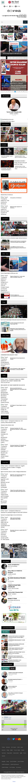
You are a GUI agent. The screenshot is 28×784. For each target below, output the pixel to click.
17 (22, 57)
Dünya (8, 750)
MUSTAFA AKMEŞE (12, 566)
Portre (24, 753)
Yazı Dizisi (4, 753)
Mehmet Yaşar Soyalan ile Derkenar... (16, 207)
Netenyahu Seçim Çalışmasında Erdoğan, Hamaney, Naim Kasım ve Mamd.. (17, 329)
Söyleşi (22, 750)
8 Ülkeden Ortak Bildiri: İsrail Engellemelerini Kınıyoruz (14, 660)
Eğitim (11, 750)
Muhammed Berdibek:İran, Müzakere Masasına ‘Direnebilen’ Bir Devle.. (18, 389)
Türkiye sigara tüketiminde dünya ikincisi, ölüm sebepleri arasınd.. (16, 648)
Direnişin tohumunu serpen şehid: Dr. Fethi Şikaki (18, 531)
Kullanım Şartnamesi (15, 764)
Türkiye (3, 747)
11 (14, 57)
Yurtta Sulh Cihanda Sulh (15, 592)
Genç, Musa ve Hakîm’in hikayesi (15, 692)
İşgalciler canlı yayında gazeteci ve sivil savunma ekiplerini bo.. (18, 475)
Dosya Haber (9, 753)
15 (20, 57)
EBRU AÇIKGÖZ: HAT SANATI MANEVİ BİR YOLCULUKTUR (13, 385)
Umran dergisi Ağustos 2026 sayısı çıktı (9, 273)
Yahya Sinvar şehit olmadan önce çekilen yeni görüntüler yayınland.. (18, 491)
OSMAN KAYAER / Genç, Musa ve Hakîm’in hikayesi (21, 157)
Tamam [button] (14, 781)
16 (21, 57)
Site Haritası (18, 767)
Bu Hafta (5, 632)
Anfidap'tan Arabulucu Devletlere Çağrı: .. (6, 31)
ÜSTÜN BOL (11, 581)
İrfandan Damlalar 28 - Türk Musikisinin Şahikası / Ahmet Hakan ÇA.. (18, 429)
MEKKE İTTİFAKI (12, 598)
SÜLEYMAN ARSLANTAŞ (14, 600)
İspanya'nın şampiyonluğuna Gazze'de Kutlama (11, 514)
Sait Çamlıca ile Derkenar (16, 197)
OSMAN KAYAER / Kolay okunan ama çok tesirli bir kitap (21, 167)
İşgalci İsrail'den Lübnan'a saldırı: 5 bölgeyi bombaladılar (13, 471)
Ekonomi (3, 750)
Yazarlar (3, 755)
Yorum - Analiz (17, 750)
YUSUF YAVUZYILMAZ (13, 588)
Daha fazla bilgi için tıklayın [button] (6, 778)
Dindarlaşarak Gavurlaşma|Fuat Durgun (17, 358)
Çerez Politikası (13, 761)
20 (26, 57)
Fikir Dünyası (6, 96)
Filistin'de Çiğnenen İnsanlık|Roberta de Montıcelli (17, 295)
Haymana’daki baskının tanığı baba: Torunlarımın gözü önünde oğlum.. (18, 242)
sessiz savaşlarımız (13, 564)
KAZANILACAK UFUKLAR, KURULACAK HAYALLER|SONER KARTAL (16, 644)
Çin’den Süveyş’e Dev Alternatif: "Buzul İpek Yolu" (17, 323)
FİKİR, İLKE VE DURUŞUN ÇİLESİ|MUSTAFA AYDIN (15, 518)
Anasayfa (3, 761)
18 (24, 57)
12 (16, 57)
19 (25, 57)
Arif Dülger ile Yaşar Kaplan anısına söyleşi (18, 406)
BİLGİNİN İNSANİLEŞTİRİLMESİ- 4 (15, 679)
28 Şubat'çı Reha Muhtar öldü (7, 425)
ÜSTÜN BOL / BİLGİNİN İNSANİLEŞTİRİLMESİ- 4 (6, 169)
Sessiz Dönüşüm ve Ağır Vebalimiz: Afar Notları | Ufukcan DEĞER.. (17, 369)
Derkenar (8, 747)
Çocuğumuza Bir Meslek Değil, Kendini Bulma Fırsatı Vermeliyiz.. (16, 652)
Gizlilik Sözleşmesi (5, 764)
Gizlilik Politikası (5, 767)
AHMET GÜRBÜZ (14, 113)
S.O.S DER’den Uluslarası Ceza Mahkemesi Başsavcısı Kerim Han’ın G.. (18, 247)
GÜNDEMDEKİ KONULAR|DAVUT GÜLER (9, 354)
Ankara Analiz (16, 753)
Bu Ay (12, 632)
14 (18, 57)
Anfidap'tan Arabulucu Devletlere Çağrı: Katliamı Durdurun (14, 238)
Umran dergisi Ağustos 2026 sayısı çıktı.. (20, 31)
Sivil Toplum (13, 747)
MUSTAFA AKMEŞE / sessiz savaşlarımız (7, 157)
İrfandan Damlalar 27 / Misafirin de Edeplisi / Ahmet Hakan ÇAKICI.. (18, 446)
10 (13, 57)
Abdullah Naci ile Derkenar (7, 194)
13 (17, 57)
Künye (7, 761)
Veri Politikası (12, 767)
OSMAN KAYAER (12, 574)
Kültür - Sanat (20, 747)
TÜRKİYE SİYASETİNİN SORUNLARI (14, 586)
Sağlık (21, 753)
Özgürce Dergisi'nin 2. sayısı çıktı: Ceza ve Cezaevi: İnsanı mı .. (17, 277)
